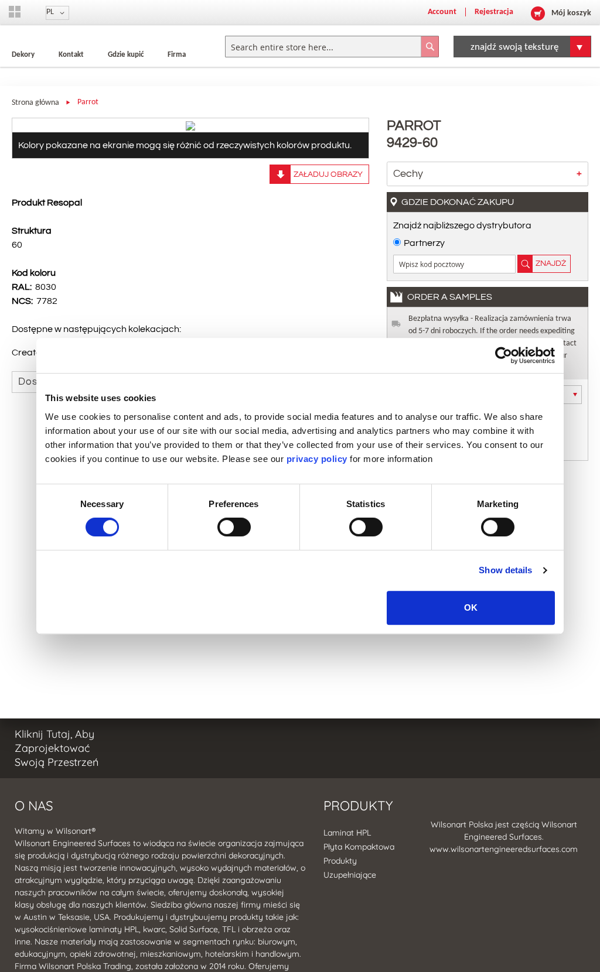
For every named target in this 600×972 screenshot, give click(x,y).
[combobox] (332, 46)
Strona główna (35, 103)
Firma (177, 55)
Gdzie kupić (126, 55)
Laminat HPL (347, 832)
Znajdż (551, 263)
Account (442, 12)
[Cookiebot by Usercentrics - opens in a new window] (503, 355)
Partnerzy (424, 243)
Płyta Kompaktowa (358, 846)
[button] (57, 13)
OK (471, 607)
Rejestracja (494, 12)
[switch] (234, 528)
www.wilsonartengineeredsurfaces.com (503, 849)
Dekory (23, 55)
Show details (505, 570)
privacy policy (317, 459)
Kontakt (71, 55)
